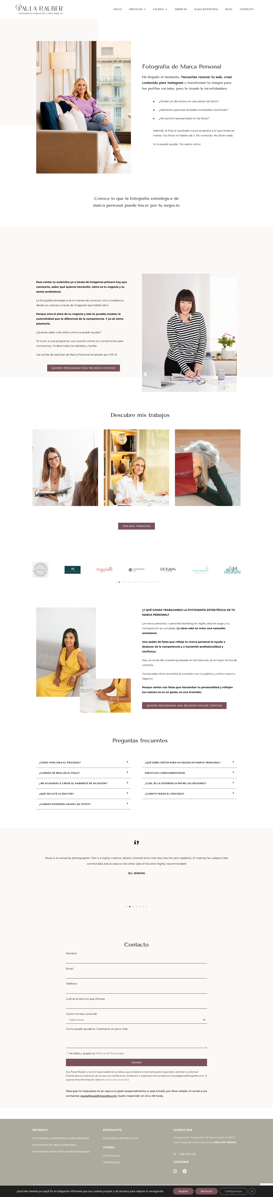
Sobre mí (181, 9)
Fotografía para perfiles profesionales (61, 1151)
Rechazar (206, 1191)
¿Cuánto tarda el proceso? (164, 793)
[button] (119, 582)
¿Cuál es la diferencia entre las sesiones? (175, 783)
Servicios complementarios (165, 773)
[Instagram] (175, 1171)
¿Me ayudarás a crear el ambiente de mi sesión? (73, 783)
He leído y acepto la (96, 1053)
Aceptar (183, 1191)
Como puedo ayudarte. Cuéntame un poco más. (97, 1029)
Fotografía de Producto (120, 1138)
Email (69, 968)
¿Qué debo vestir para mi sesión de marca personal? (183, 762)
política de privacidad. (117, 1079)
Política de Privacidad (109, 1053)
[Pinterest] (184, 1171)
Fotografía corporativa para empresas (60, 1138)
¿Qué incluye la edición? (56, 793)
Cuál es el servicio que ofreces (85, 998)
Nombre (71, 953)
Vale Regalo (111, 1155)
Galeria (158, 9)
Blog (228, 9)
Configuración (233, 1191)
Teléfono (71, 983)
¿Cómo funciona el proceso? (60, 762)
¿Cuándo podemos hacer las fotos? (65, 804)
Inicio (118, 9)
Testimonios (111, 1162)
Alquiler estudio (206, 9)
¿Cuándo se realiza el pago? (59, 773)
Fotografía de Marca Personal (54, 1145)
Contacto (247, 9)
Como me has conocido (81, 1014)
